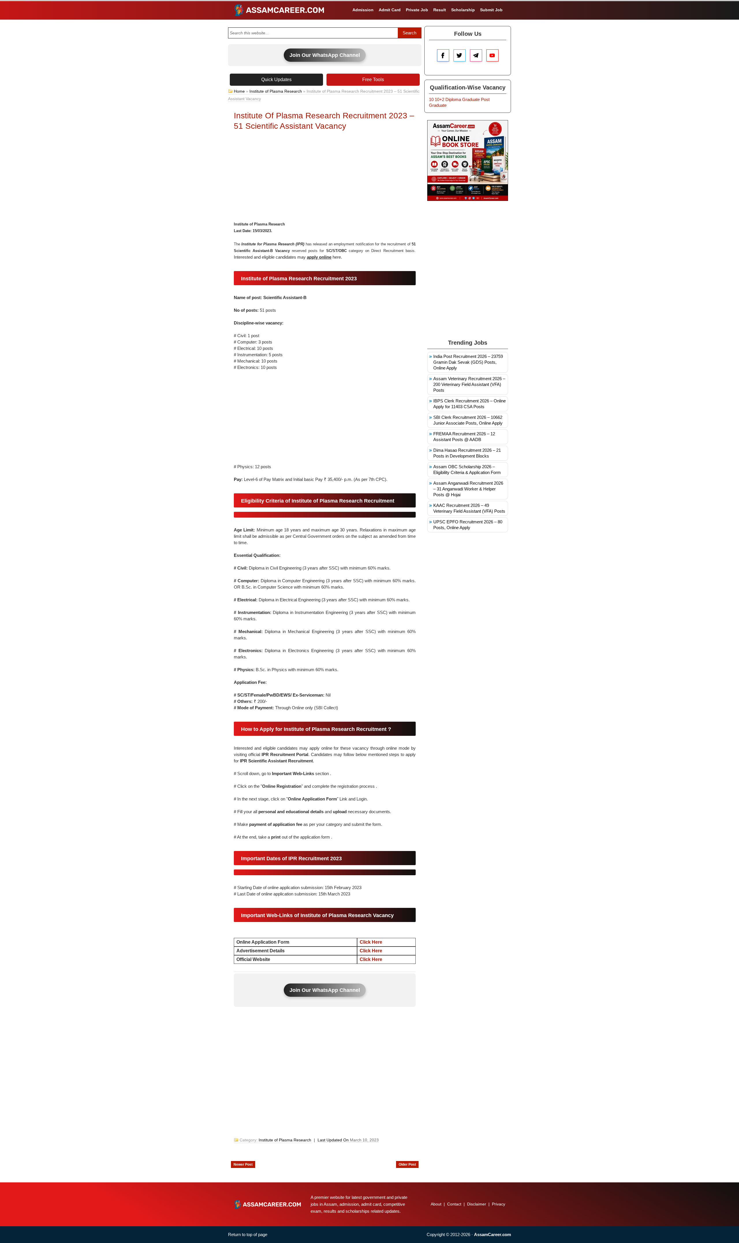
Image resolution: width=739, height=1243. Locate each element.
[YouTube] (492, 55)
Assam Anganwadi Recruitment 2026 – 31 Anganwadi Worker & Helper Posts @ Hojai (468, 489)
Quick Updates (276, 79)
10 (431, 99)
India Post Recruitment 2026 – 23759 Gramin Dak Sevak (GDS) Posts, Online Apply (468, 362)
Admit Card (390, 10)
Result (439, 10)
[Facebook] (443, 55)
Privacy (498, 1204)
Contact (454, 1204)
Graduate (471, 99)
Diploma (453, 99)
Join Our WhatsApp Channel (325, 55)
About (436, 1204)
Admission (363, 10)
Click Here (371, 942)
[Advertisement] (325, 177)
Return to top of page (247, 1234)
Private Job (417, 10)
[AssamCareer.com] (267, 1204)
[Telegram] (476, 55)
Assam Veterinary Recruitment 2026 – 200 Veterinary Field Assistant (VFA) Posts (469, 384)
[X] (460, 55)
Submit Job (491, 10)
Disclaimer (476, 1204)
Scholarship (463, 10)
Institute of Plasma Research (275, 91)
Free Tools (373, 79)
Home (239, 91)
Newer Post (243, 1164)
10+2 (439, 99)
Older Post (407, 1164)
